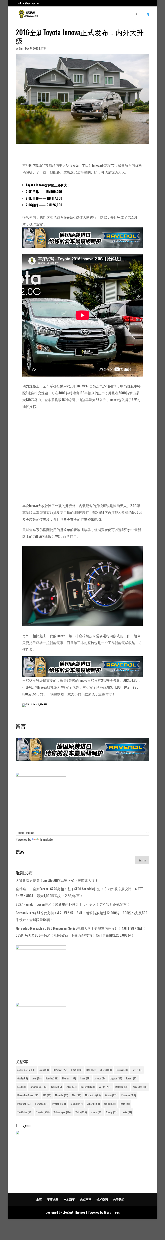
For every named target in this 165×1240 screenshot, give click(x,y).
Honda (51, 1078)
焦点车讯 (85, 1199)
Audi (44, 1070)
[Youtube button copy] (41, 947)
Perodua (128, 1095)
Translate (46, 839)
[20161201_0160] (82, 626)
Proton (59, 1103)
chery (106, 1070)
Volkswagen (62, 1112)
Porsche (41, 1103)
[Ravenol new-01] (82, 244)
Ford (137, 1070)
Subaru (93, 1103)
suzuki (110, 1103)
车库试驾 (52, 1199)
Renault (76, 1103)
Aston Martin (26, 1070)
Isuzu (85, 1078)
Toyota (43, 1112)
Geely (22, 1078)
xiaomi (96, 1112)
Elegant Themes (74, 1212)
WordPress (112, 1212)
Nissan (111, 1095)
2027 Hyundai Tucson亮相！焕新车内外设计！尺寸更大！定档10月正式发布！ (73, 904)
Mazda (105, 1087)
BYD (91, 1070)
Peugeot (24, 1103)
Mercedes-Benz (28, 1095)
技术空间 (102, 1199)
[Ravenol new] (41, 775)
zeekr (126, 1112)
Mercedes (139, 1087)
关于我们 (118, 1199)
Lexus (56, 1087)
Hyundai (69, 1078)
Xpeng (111, 1112)
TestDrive (24, 1112)
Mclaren (121, 1087)
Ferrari (122, 1070)
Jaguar (116, 1078)
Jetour (131, 1078)
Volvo (81, 1112)
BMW (76, 1070)
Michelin (61, 1095)
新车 (43, 48)
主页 (39, 1199)
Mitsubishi (93, 1095)
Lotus (71, 1087)
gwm (36, 1078)
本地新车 (69, 1199)
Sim (21, 48)
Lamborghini (38, 1087)
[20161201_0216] (34, 706)
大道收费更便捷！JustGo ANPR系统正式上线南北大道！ (57, 880)
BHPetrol (60, 1070)
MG (47, 1095)
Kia (21, 1087)
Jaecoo (100, 1078)
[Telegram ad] (41, 1133)
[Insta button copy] (41, 1005)
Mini (76, 1095)
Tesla (125, 1103)
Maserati (87, 1087)
